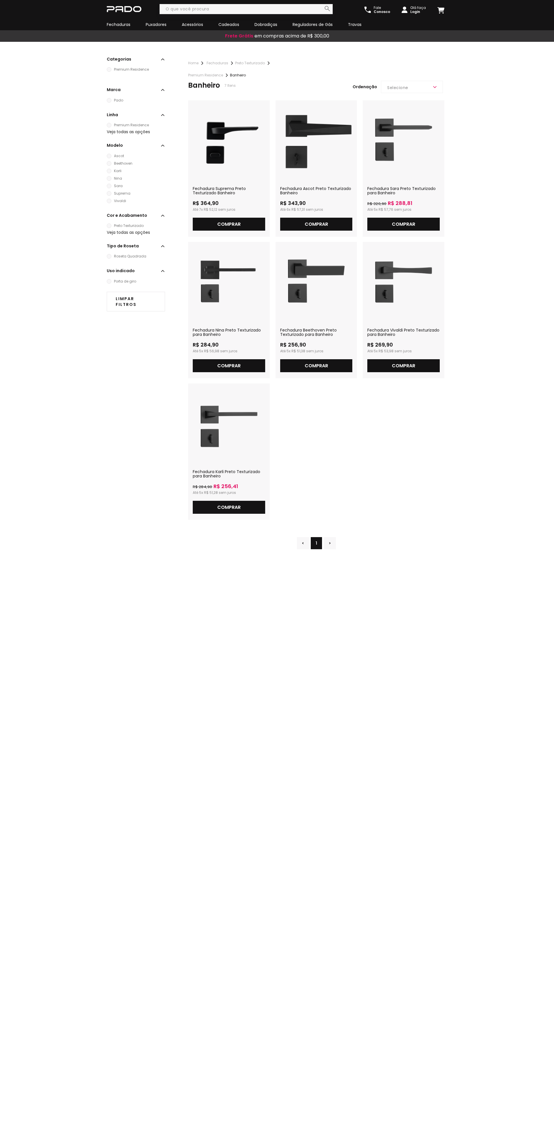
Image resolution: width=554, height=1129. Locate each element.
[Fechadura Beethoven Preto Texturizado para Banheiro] (316, 282)
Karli (117, 170)
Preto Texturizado (129, 225)
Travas (355, 24)
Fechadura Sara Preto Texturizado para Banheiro (401, 191)
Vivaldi (120, 200)
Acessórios (192, 24)
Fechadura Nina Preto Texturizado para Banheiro (227, 332)
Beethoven (123, 163)
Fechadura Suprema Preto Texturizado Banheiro (219, 191)
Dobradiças (265, 24)
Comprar (229, 224)
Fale (382, 10)
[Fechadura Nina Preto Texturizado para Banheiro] (228, 282)
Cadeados (228, 24)
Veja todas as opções (128, 132)
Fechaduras (118, 24)
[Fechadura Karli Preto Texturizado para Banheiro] (228, 424)
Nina (118, 178)
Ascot (119, 155)
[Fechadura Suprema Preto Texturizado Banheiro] (228, 141)
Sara (118, 185)
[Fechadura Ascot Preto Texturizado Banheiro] (316, 141)
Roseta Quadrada (130, 256)
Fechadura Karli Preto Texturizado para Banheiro (226, 474)
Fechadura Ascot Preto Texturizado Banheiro (315, 191)
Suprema (122, 193)
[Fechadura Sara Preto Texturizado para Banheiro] (403, 141)
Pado (118, 100)
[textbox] (246, 9)
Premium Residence (131, 69)
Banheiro (238, 75)
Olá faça (418, 10)
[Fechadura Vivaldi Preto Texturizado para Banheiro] (403, 282)
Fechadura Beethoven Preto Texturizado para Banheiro (308, 332)
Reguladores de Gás (313, 24)
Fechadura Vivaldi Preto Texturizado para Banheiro (403, 332)
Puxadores (156, 24)
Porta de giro (125, 281)
